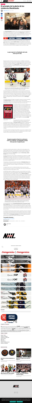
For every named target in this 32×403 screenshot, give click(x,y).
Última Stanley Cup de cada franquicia (7, 373)
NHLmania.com (3, 340)
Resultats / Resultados (4, 343)
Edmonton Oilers (16, 327)
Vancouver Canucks (8, 331)
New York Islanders (4, 330)
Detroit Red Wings (11, 327)
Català (18, 326)
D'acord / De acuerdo (13, 401)
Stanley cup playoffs (26, 330)
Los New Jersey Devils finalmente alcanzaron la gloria (22, 374)
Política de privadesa (19, 401)
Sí (2, 246)
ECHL (13, 327)
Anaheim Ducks (4, 326)
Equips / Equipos (3, 338)
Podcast (4, 330)
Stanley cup (21, 330)
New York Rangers (9, 330)
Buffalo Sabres (15, 326)
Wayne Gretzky (17, 331)
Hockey (13, 328)
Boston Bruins (11, 326)
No (2, 247)
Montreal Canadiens (25, 328)
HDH (9, 328)
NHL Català (2, 339)
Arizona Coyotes (8, 326)
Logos (17, 328)
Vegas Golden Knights (13, 331)
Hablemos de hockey (6, 328)
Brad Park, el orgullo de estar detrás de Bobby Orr (23, 359)
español (26, 327)
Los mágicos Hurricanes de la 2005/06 (8, 218)
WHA (20, 331)
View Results (16, 249)
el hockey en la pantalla (21, 327)
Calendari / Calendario (4, 336)
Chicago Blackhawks (22, 326)
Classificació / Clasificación (5, 337)
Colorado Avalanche (27, 326)
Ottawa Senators (20, 330)
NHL (13, 330)
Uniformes (5, 331)
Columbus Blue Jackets (3, 327)
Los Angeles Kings (20, 328)
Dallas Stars (7, 327)
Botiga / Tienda (3, 335)
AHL (1, 326)
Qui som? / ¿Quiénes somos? (5, 342)
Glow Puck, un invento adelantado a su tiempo (7, 359)
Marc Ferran (6, 10)
